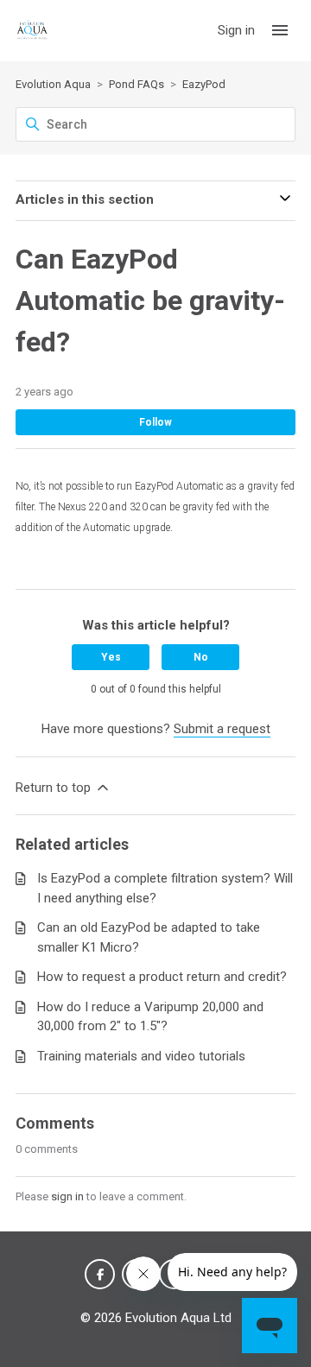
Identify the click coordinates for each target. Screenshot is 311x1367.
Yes (111, 657)
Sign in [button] (238, 30)
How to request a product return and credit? (162, 976)
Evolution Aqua (53, 84)
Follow (155, 422)
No (201, 657)
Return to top (55, 787)
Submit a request (222, 729)
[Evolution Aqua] (32, 31)
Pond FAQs (136, 84)
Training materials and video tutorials (141, 1056)
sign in (67, 1196)
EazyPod (203, 84)
